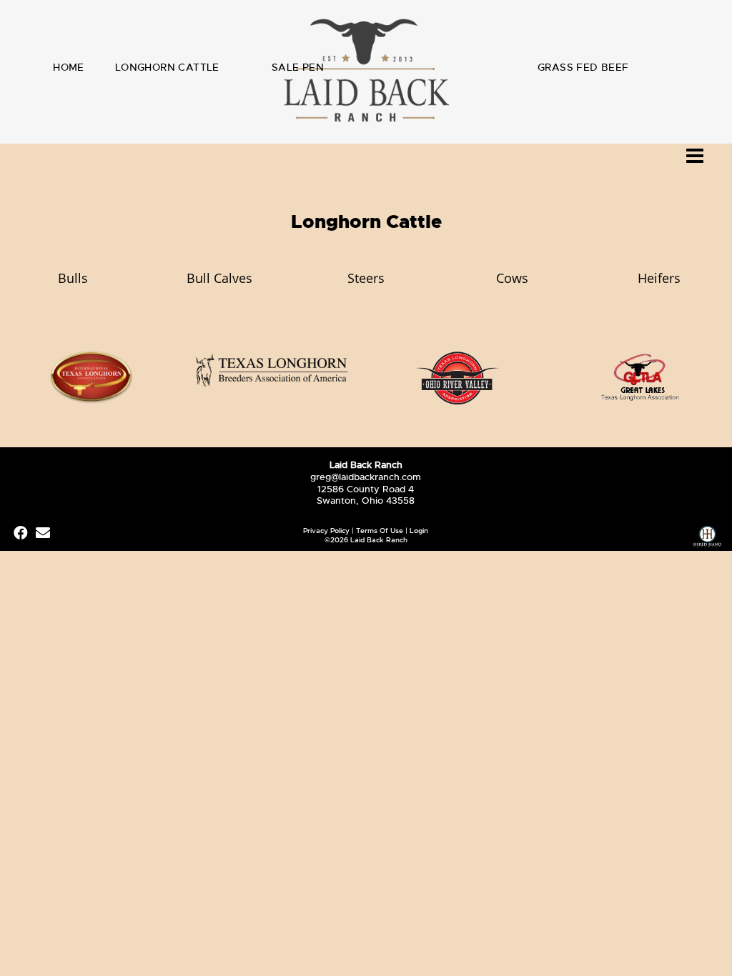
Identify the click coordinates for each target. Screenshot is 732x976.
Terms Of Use (379, 530)
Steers (366, 278)
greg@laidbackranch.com (365, 477)
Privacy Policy (326, 530)
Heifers (659, 278)
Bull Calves (219, 278)
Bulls (73, 278)
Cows (512, 278)
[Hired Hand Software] (707, 538)
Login (419, 530)
